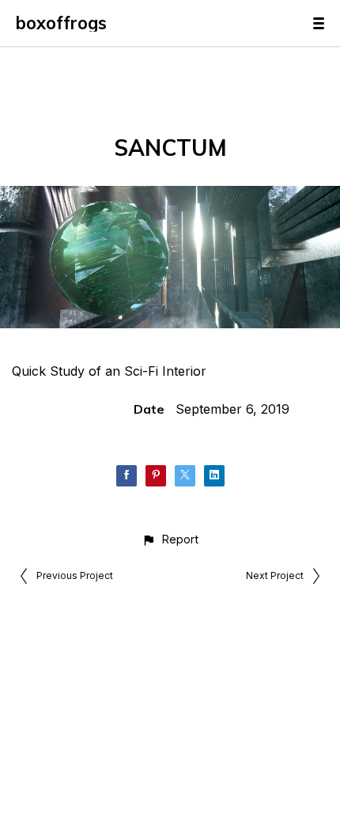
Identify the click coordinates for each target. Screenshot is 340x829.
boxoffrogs (61, 23)
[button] (169, 539)
